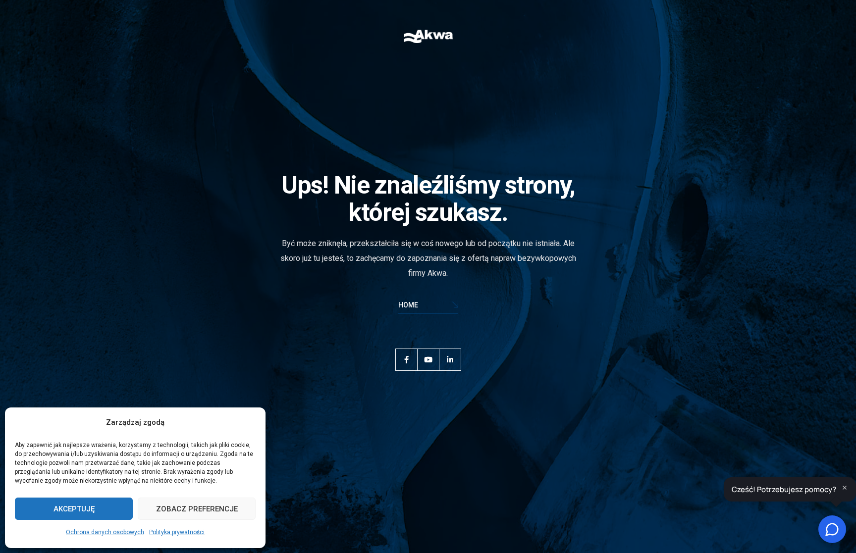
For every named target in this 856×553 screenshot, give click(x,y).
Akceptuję (74, 508)
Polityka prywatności (177, 532)
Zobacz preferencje (197, 508)
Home (408, 305)
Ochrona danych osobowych (105, 532)
